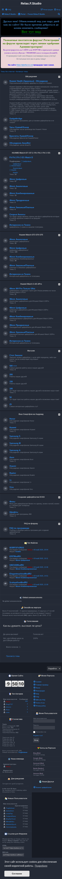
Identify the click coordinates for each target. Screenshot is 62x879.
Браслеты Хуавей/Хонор (21, 136)
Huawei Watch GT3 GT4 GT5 (31, 235)
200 (11, 374)
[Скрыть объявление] (59, 39)
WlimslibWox (10, 821)
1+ (10, 480)
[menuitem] (8, 9)
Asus (11, 457)
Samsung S (14, 436)
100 (11, 389)
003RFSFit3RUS (16, 548)
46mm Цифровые (17, 179)
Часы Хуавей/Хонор (19, 127)
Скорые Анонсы (17, 214)
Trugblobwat (22, 752)
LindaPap (9, 813)
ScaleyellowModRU (18, 582)
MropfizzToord (10, 819)
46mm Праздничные (19, 200)
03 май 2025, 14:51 (41, 576)
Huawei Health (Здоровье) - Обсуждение (28, 81)
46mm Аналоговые (18, 186)
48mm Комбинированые (21, 316)
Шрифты (13, 512)
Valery (29, 550)
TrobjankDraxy (11, 816)
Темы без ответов (7, 71)
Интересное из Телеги (19, 225)
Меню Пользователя (47, 713)
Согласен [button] (17, 873)
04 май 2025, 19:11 (41, 558)
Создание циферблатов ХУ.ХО (31, 497)
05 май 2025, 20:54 (41, 550)
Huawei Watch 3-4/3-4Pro (31, 284)
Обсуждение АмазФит (20, 143)
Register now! (38, 735)
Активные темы (22, 71)
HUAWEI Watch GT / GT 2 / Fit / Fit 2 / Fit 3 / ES (31, 153)
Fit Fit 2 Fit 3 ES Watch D (21, 157)
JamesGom (10, 811)
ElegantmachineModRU (20, 574)
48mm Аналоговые (18, 299)
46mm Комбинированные (21, 193)
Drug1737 (9, 704)
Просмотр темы (13, 656)
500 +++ (13, 366)
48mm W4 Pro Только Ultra (22, 288)
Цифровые (27, 161)
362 (26, 701)
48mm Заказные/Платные (21, 332)
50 (10, 397)
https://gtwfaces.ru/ (24, 65)
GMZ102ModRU (16, 565)
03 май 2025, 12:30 (41, 584)
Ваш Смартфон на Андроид (31, 414)
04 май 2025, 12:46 (41, 567)
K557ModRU (15, 556)
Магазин (31, 351)
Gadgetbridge (15, 118)
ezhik (7, 712)
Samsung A (14, 450)
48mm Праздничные (19, 325)
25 (10, 404)
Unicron (8, 707)
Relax (8, 710)
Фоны (12, 501)
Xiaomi (12, 466)
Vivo (11, 487)
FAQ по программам (19, 528)
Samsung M (15, 443)
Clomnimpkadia (11, 827)
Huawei (12, 427)
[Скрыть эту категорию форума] (59, 77)
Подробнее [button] (41, 866)
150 (11, 381)
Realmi (12, 473)
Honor (12, 419)
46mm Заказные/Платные (21, 207)
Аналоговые (16, 166)
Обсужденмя (31, 76)
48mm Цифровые (17, 308)
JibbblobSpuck (11, 824)
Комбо (13, 170)
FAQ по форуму (31, 524)
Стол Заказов (15, 355)
